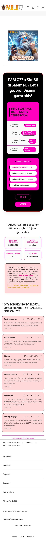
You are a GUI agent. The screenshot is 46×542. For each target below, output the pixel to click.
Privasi (14, 537)
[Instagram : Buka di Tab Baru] (25, 531)
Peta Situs (30, 537)
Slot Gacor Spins (26, 276)
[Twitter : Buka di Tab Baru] (20, 531)
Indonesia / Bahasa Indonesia (13, 519)
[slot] (7, 7)
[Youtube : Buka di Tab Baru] (30, 531)
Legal (22, 537)
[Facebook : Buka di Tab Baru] (15, 531)
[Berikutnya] (43, 45)
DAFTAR (23, 204)
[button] (33, 7)
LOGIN (23, 197)
